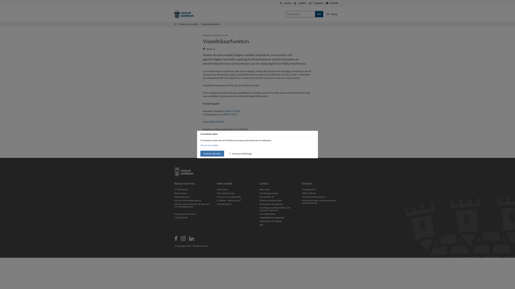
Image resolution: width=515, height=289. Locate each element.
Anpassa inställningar (242, 153)
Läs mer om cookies (209, 145)
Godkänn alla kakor (212, 153)
